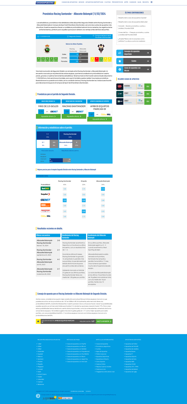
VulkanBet (41, 379)
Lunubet (40, 369)
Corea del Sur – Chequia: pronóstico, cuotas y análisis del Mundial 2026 (133, 34)
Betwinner (41, 384)
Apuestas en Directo (102, 359)
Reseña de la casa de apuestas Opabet (132, 18)
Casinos (132, 2)
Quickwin (40, 359)
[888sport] (45, 206)
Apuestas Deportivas (94, 2)
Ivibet (39, 371)
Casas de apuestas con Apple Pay (77, 359)
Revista (145, 2)
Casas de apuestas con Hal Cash (77, 361)
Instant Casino (42, 374)
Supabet (40, 354)
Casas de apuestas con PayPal (76, 344)
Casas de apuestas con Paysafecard (78, 351)
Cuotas (108, 2)
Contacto (88, 391)
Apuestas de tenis (130, 359)
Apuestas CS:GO (130, 364)
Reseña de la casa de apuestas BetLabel (132, 22)
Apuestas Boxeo (130, 351)
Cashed (40, 382)
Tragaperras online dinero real (105, 371)
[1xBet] (45, 201)
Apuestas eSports (130, 356)
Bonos (81, 2)
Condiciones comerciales (77, 391)
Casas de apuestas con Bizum (76, 356)
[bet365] (45, 190)
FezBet (40, 377)
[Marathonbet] (45, 213)
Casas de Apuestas (69, 2)
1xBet (39, 344)
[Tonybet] (45, 196)
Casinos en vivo (101, 369)
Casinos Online (100, 364)
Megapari (40, 366)
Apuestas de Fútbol (131, 344)
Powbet (40, 361)
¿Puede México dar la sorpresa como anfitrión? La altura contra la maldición (131, 40)
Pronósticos (117, 2)
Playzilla (40, 364)
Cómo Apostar (100, 361)
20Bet (39, 349)
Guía (139, 2)
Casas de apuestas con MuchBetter (78, 354)
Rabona (40, 356)
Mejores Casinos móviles (103, 366)
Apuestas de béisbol (131, 369)
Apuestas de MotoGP (131, 346)
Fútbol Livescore (101, 354)
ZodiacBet (41, 351)
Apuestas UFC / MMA (131, 366)
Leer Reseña (128, 88)
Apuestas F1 (129, 354)
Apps (126, 2)
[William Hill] (45, 216)
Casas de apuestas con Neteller (76, 349)
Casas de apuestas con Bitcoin (76, 346)
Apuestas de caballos (131, 349)
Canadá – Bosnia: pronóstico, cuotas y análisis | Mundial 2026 (131, 27)
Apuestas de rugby (131, 371)
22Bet (39, 346)
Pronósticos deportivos (103, 346)
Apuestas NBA (129, 361)
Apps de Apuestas (101, 351)
